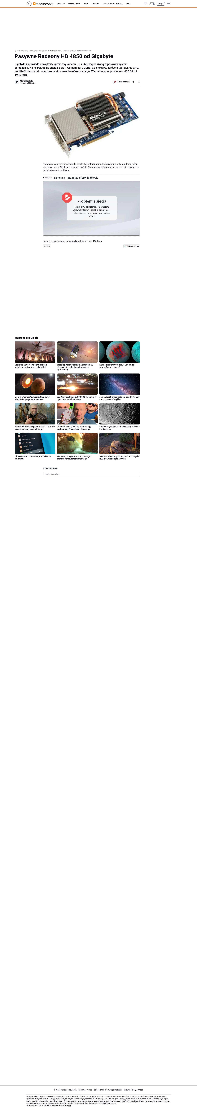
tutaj (69, 1105)
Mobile (60, 4)
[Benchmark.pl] (45, 4)
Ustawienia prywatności (133, 1090)
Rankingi (95, 4)
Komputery (73, 4)
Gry (127, 4)
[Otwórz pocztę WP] (145, 4)
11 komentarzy (122, 82)
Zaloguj (160, 4)
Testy (85, 4)
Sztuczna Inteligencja (112, 4)
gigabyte (47, 246)
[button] (152, 3)
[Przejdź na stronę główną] (29, 5)
